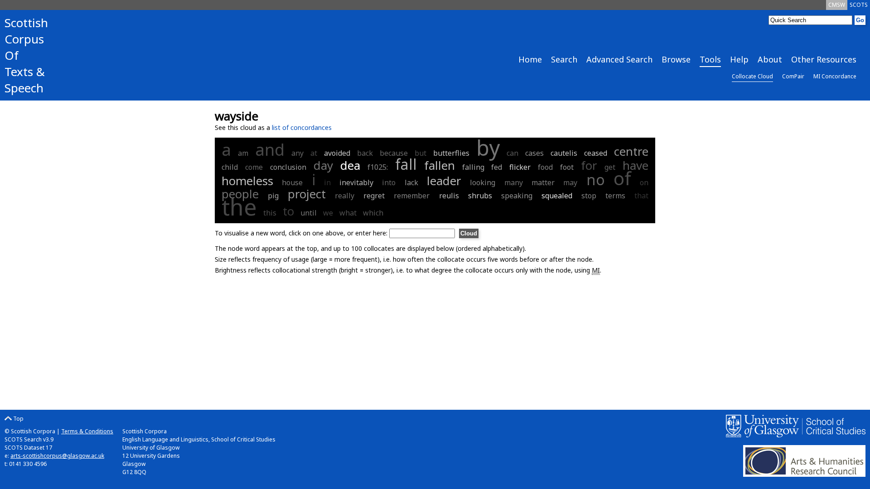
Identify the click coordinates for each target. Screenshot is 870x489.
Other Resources (823, 59)
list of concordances (302, 127)
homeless (247, 181)
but (420, 153)
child (230, 167)
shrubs (480, 196)
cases (534, 153)
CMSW (836, 5)
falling (473, 167)
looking (482, 182)
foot (567, 167)
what (348, 213)
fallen (439, 165)
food (545, 167)
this (269, 213)
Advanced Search (619, 59)
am (243, 153)
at (313, 153)
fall (406, 164)
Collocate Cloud (752, 76)
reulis (449, 196)
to (288, 211)
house (292, 182)
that (641, 196)
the (239, 207)
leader (444, 181)
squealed (556, 196)
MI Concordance (834, 76)
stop (588, 196)
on (644, 182)
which (373, 213)
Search (564, 59)
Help (739, 59)
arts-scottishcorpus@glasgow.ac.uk (57, 456)
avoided (337, 153)
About (770, 59)
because (394, 153)
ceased (595, 153)
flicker (520, 167)
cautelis (564, 153)
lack (411, 182)
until (308, 213)
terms (615, 196)
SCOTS (859, 5)
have (635, 165)
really (344, 196)
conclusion (288, 167)
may (570, 182)
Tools (710, 59)
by (488, 147)
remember (412, 196)
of (622, 178)
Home (530, 59)
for (589, 165)
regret (374, 196)
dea (350, 165)
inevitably (356, 182)
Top (18, 418)
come (254, 167)
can (512, 153)
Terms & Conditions (87, 431)
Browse (676, 59)
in (327, 182)
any (297, 153)
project (307, 194)
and (270, 150)
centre (631, 151)
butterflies (451, 153)
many (513, 182)
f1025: (379, 167)
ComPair (793, 76)
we (328, 213)
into (389, 182)
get (609, 167)
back (365, 153)
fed (496, 167)
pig (273, 196)
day (323, 165)
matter (543, 182)
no (595, 179)
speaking (516, 196)
